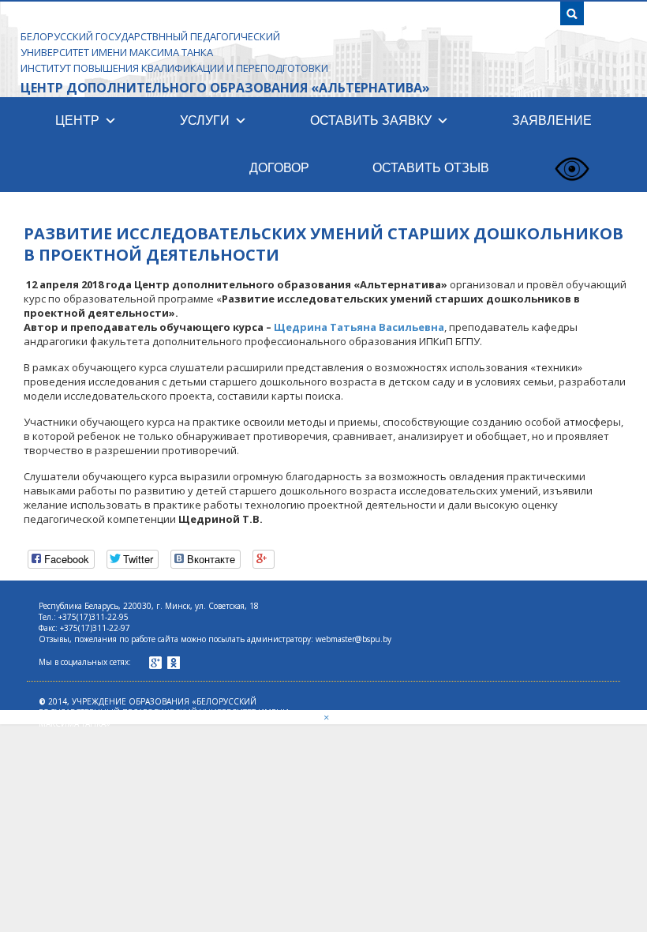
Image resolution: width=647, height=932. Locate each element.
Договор (279, 168)
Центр (77, 120)
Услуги (205, 120)
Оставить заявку (371, 120)
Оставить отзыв (430, 168)
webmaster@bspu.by (353, 639)
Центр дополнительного (225, 87)
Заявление (552, 120)
